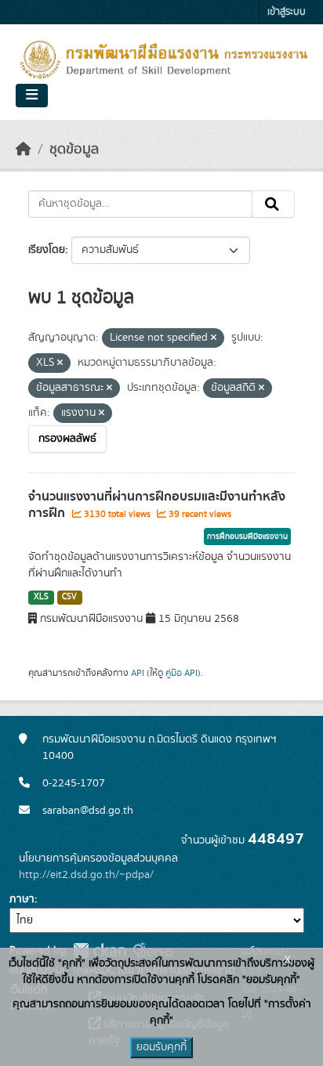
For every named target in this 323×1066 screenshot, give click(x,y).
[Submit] (273, 204)
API (137, 673)
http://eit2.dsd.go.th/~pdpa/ (86, 875)
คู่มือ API (181, 673)
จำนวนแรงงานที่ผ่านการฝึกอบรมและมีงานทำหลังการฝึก (156, 504)
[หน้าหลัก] (23, 149)
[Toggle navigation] (32, 95)
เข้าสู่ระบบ (286, 12)
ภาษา (21, 899)
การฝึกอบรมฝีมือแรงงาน (247, 536)
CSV (69, 597)
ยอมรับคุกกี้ (161, 1047)
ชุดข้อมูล (74, 149)
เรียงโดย (46, 250)
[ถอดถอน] (213, 338)
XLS (41, 597)
